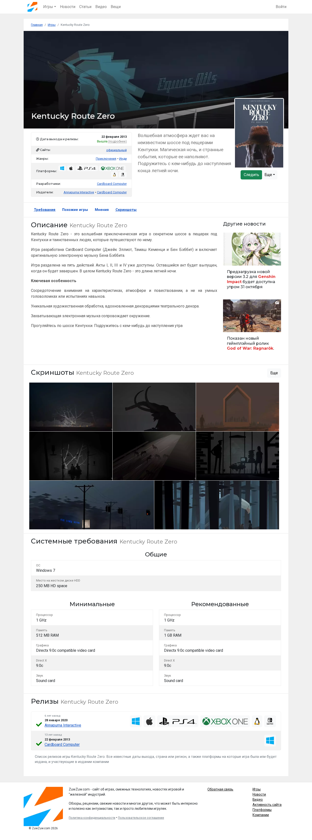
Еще (268, 174)
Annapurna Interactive (63, 725)
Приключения (106, 158)
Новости (67, 6)
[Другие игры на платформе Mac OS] (71, 168)
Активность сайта (267, 805)
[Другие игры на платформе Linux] (114, 175)
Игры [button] (48, 6)
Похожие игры (75, 210)
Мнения (102, 210)
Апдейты (232, 259)
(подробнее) (117, 141)
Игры (257, 789)
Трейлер (231, 325)
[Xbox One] (225, 721)
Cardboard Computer (112, 184)
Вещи (116, 6)
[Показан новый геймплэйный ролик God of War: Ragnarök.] (252, 327)
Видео (101, 6)
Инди (123, 158)
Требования (44, 210)
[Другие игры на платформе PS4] (87, 168)
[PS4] (177, 721)
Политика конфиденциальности (92, 818)
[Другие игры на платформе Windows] (62, 168)
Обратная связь (220, 789)
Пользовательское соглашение (141, 818)
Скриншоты (126, 210)
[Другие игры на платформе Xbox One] (112, 168)
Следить (251, 174)
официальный (116, 150)
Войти (281, 6)
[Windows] (136, 721)
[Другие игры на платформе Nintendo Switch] (123, 175)
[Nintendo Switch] (270, 721)
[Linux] (257, 721)
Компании (261, 815)
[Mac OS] (149, 721)
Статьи (85, 6)
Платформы (262, 810)
